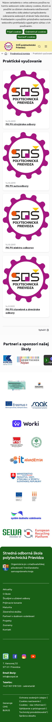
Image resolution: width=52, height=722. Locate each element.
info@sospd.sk (10, 676)
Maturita (7, 607)
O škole (7, 593)
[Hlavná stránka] (5, 53)
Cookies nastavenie (29, 701)
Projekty (7, 620)
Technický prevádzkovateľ (33, 712)
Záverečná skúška (12, 611)
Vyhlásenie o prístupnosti (32, 708)
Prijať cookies (14, 31)
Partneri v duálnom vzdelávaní (18, 616)
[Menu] (45, 46)
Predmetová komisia (20, 53)
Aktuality (7, 589)
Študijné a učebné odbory (16, 598)
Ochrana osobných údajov (32, 697)
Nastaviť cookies (26, 36)
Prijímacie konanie (12, 602)
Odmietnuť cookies (35, 31)
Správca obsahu (27, 715)
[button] (39, 46)
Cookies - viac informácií (32, 704)
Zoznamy (7, 625)
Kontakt (7, 629)
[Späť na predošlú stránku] (3, 53)
